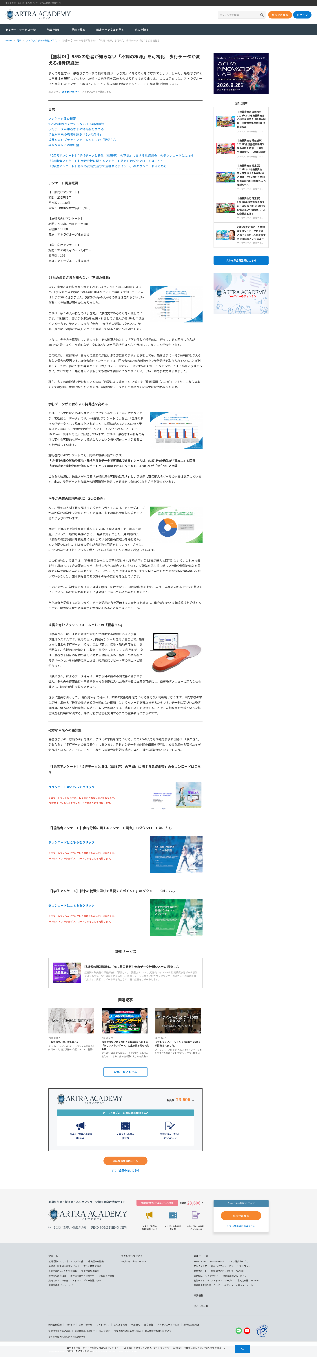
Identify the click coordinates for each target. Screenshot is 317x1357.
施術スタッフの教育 (58, 1280)
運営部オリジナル (71, 91)
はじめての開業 (106, 1275)
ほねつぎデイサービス (222, 1266)
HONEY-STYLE (217, 1261)
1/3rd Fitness (243, 1266)
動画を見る (78, 30)
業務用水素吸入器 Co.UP (207, 1285)
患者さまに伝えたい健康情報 (62, 1270)
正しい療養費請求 (92, 1266)
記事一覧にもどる (125, 1072)
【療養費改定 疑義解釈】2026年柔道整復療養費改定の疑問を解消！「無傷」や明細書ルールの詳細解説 (251, 146)
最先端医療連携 (96, 1261)
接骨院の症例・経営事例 (82, 1275)
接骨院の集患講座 (90, 1270)
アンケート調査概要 (62, 118)
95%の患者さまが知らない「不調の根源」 (77, 124)
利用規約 (135, 1324)
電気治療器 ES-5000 (248, 1280)
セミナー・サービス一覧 (21, 30)
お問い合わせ (85, 1324)
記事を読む (54, 30)
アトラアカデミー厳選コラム (96, 91)
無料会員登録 (55, 1324)
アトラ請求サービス (238, 1261)
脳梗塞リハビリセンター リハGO (227, 1270)
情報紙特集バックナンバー (61, 1285)
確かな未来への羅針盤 (63, 145)
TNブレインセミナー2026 (134, 1261)
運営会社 (148, 1324)
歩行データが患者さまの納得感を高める (76, 129)
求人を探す (142, 30)
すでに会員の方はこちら (125, 1170)
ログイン (70, 1324)
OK (242, 1349)
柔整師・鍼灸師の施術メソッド (63, 1266)
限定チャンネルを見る (110, 30)
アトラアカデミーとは (168, 1324)
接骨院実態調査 (191, 1324)
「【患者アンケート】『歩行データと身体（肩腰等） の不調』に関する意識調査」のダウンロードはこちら (121, 155)
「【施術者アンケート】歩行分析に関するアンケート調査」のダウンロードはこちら (106, 160)
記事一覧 (53, 1256)
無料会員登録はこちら (125, 1161)
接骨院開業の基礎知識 (59, 1330)
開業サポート (200, 1270)
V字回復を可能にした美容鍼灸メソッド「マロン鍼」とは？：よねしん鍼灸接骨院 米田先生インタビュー (251, 232)
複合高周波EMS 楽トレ (235, 1275)
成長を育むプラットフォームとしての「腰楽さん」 (83, 139)
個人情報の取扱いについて (158, 1330)
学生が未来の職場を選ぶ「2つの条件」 (75, 134)
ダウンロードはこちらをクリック (71, 787)
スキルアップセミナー (133, 1256)
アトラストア (200, 1266)
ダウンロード (201, 1306)
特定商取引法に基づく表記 (127, 1330)
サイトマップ (103, 1324)
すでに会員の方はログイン (241, 1225)
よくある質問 (120, 1324)
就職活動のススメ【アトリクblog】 (66, 1261)
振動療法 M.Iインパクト (206, 1275)
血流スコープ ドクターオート (238, 1285)
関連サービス (201, 1256)
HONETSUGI (200, 1261)
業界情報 (198, 1295)
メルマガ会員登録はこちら (241, 260)
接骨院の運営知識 (57, 1275)
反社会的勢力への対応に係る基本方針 (67, 1336)
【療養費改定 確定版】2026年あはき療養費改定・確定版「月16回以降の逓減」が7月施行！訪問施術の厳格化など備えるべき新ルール (251, 175)
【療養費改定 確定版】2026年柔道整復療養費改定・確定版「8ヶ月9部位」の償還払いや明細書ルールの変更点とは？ (251, 206)
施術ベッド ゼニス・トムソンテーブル (213, 1280)
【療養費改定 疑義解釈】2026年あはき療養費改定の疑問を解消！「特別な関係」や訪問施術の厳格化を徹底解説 (251, 119)
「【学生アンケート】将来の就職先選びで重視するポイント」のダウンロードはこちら (107, 166)
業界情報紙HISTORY (85, 1330)
